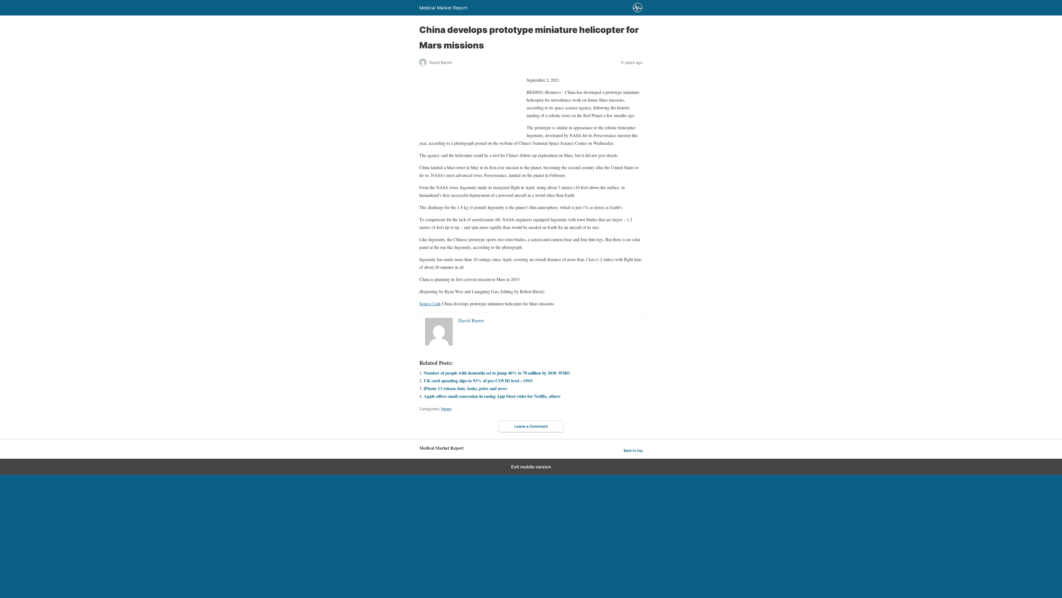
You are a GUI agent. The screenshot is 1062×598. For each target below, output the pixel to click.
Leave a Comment (531, 426)
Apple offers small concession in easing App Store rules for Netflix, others (492, 396)
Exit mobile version (531, 467)
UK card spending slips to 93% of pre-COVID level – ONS (478, 380)
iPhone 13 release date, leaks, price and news (465, 388)
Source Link (430, 303)
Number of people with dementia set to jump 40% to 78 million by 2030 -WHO (497, 373)
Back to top (633, 450)
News (446, 408)
